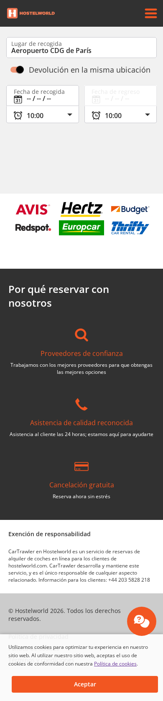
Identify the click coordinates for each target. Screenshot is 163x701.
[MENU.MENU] (151, 13)
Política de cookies (115, 663)
